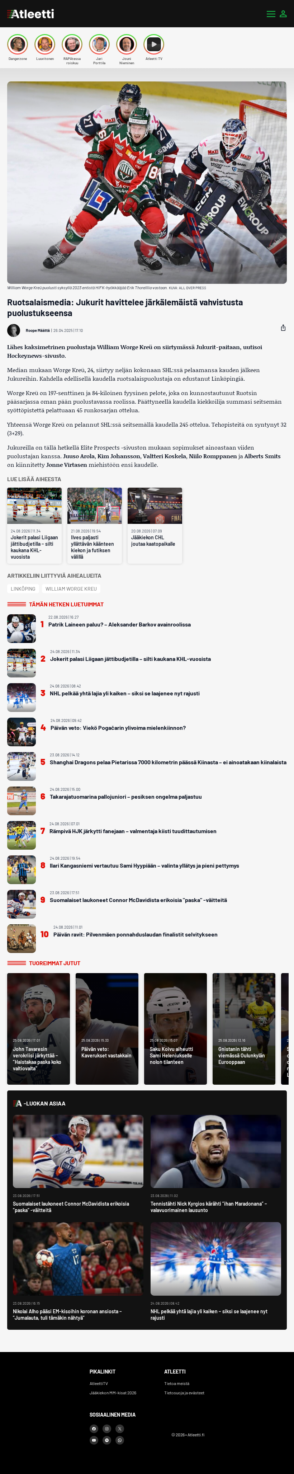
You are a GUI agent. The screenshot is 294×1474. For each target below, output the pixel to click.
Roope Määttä (38, 330)
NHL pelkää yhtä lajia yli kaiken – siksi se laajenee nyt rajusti (125, 693)
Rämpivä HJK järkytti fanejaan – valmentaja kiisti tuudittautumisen (133, 830)
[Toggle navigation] (271, 13)
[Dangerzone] (17, 44)
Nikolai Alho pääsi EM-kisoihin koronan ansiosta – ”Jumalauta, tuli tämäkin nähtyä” (67, 1314)
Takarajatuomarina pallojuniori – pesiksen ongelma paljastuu (126, 796)
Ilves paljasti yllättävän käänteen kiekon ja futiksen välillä (92, 547)
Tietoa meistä (176, 1383)
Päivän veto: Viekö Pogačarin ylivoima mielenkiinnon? (118, 727)
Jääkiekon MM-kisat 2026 (113, 1392)
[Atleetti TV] (153, 44)
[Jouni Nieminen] (126, 44)
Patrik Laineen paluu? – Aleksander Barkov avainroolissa (119, 624)
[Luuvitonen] (44, 44)
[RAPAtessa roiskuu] (72, 44)
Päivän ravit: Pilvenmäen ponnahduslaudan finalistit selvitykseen (135, 934)
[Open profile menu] (283, 13)
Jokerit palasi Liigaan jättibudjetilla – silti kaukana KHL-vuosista (34, 547)
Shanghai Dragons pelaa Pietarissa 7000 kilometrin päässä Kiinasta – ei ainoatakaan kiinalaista (168, 762)
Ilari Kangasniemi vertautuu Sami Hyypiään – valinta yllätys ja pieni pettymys (144, 865)
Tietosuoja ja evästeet (184, 1392)
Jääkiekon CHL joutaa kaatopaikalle (153, 540)
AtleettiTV (99, 1383)
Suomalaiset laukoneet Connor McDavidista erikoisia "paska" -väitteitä (138, 899)
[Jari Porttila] (99, 44)
